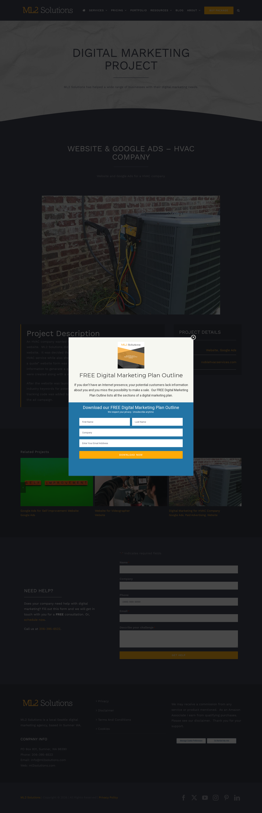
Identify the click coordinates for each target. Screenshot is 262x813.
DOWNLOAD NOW (131, 454)
